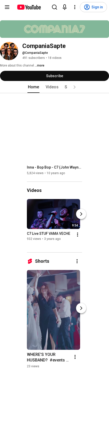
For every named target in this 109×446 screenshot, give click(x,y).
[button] (74, 87)
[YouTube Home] (28, 7)
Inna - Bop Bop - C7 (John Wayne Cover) (54, 167)
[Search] (54, 7)
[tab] (33, 87)
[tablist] (54, 87)
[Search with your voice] (65, 7)
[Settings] (75, 7)
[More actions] (77, 234)
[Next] (81, 214)
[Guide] (7, 7)
